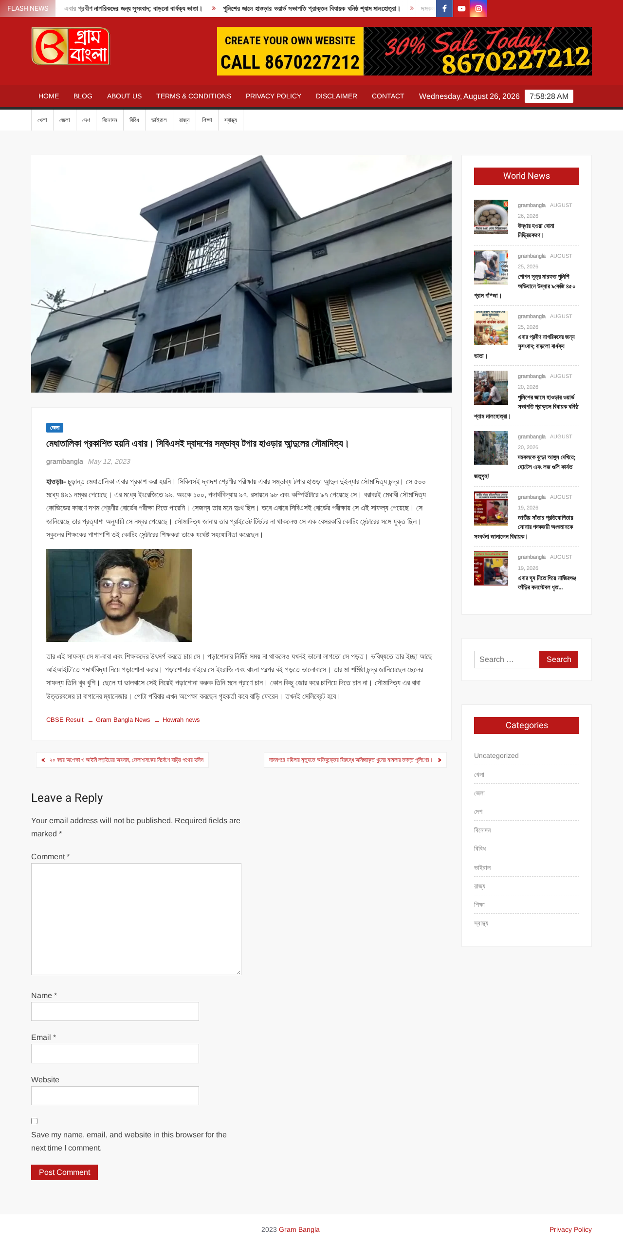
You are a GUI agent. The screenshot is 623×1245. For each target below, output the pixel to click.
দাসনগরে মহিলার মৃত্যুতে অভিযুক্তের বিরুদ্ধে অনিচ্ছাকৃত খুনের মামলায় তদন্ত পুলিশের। (351, 759)
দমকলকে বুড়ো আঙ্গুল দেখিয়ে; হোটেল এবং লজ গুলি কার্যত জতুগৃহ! (524, 467)
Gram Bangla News (123, 719)
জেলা (64, 120)
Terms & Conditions (193, 96)
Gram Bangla (299, 1229)
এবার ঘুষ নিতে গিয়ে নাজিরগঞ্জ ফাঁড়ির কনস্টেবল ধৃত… (547, 582)
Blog (82, 96)
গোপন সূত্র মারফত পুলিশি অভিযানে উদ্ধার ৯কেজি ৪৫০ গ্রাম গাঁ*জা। (525, 286)
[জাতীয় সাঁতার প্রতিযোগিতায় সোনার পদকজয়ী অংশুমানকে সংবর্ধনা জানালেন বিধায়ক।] (491, 508)
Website (45, 1079)
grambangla (64, 461)
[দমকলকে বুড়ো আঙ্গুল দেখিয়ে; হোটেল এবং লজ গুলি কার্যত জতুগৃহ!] (491, 447)
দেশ (86, 120)
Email (43, 1037)
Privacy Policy (273, 96)
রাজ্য (184, 120)
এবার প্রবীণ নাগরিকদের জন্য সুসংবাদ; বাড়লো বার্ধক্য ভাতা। (113, 8)
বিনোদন (109, 120)
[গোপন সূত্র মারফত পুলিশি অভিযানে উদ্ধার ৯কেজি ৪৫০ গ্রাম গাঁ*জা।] (491, 267)
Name (44, 995)
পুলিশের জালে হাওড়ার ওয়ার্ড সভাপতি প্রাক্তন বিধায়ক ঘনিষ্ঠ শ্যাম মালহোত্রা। (291, 8)
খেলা (42, 120)
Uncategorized (496, 755)
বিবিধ (134, 120)
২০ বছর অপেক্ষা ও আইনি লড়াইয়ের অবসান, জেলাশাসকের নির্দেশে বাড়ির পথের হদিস (126, 759)
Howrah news (181, 719)
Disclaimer (336, 96)
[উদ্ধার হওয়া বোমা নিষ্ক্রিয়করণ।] (491, 216)
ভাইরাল (159, 120)
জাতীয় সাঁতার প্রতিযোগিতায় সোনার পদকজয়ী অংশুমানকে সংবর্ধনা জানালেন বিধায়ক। (523, 527)
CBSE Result (65, 719)
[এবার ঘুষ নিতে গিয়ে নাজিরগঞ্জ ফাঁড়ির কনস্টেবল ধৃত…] (491, 568)
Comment (50, 856)
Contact (388, 96)
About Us (124, 96)
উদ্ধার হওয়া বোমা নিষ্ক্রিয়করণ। (536, 230)
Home (48, 96)
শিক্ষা (207, 120)
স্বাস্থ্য (230, 120)
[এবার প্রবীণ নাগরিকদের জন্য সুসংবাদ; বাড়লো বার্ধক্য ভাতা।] (491, 327)
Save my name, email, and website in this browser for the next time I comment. (129, 1141)
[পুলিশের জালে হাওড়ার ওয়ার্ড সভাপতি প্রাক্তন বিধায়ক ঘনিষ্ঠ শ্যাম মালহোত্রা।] (491, 387)
